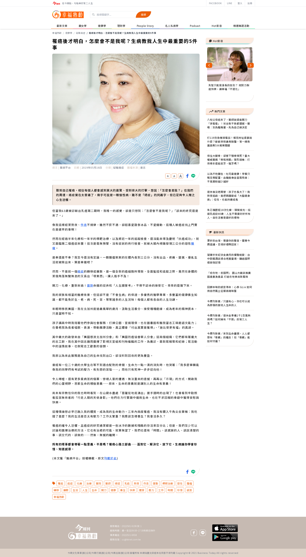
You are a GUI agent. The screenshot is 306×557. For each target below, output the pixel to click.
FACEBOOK (215, 3)
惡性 (180, 483)
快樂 (132, 490)
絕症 (117, 483)
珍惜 (180, 490)
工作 (161, 490)
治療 (89, 483)
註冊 (250, 3)
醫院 (98, 483)
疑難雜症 (80, 32)
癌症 (80, 271)
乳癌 (127, 483)
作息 (84, 225)
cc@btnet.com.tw (131, 539)
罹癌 (60, 483)
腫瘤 (189, 483)
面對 (90, 285)
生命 (94, 490)
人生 (85, 490)
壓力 (151, 490)
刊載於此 (110, 458)
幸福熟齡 (57, 32)
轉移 (56, 490)
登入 (240, 3)
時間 (170, 490)
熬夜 (136, 483)
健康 (113, 490)
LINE (229, 3)
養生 (123, 490)
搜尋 (143, 14)
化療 (79, 483)
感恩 (189, 490)
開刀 (104, 490)
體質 (142, 490)
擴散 (66, 490)
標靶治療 (167, 483)
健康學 (68, 32)
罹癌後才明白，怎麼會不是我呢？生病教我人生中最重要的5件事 (122, 32)
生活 (75, 490)
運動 (155, 483)
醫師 (108, 483)
